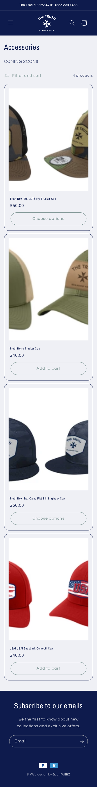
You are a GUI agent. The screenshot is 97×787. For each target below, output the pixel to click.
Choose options (48, 218)
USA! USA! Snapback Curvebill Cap (31, 648)
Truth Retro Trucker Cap (25, 349)
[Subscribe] (82, 741)
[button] (11, 23)
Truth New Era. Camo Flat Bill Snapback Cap (37, 499)
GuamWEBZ (61, 774)
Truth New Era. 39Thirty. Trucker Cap (33, 199)
